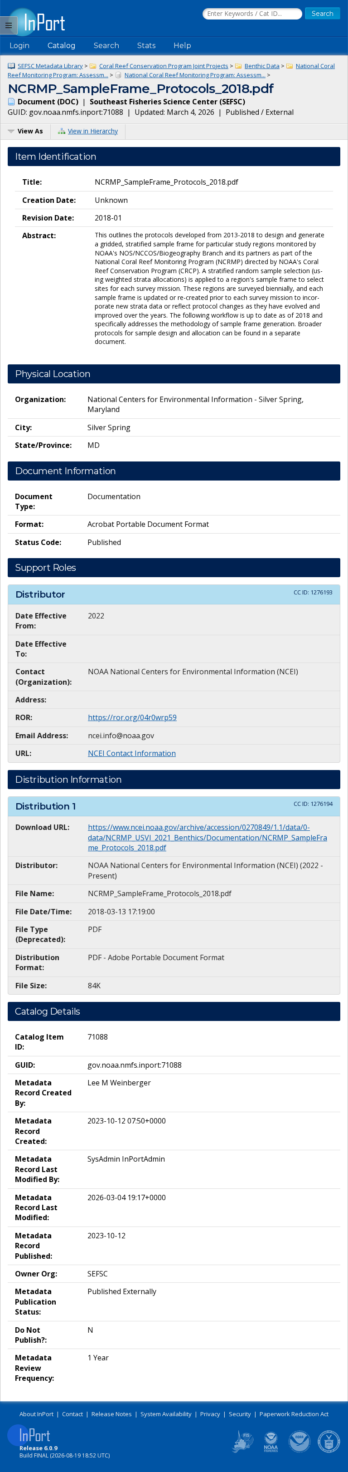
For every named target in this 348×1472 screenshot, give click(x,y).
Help (182, 45)
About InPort (36, 1414)
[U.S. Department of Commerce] (329, 1451)
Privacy (210, 1414)
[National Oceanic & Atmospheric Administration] (300, 1451)
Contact (72, 1414)
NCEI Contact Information (132, 753)
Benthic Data (262, 66)
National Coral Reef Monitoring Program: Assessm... (195, 75)
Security (240, 1414)
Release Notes (112, 1414)
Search (106, 45)
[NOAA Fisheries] (271, 1451)
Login (19, 45)
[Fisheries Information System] (242, 1451)
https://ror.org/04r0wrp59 (132, 717)
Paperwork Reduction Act (294, 1414)
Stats (146, 45)
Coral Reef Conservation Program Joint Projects (163, 66)
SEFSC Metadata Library (50, 66)
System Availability (166, 1414)
